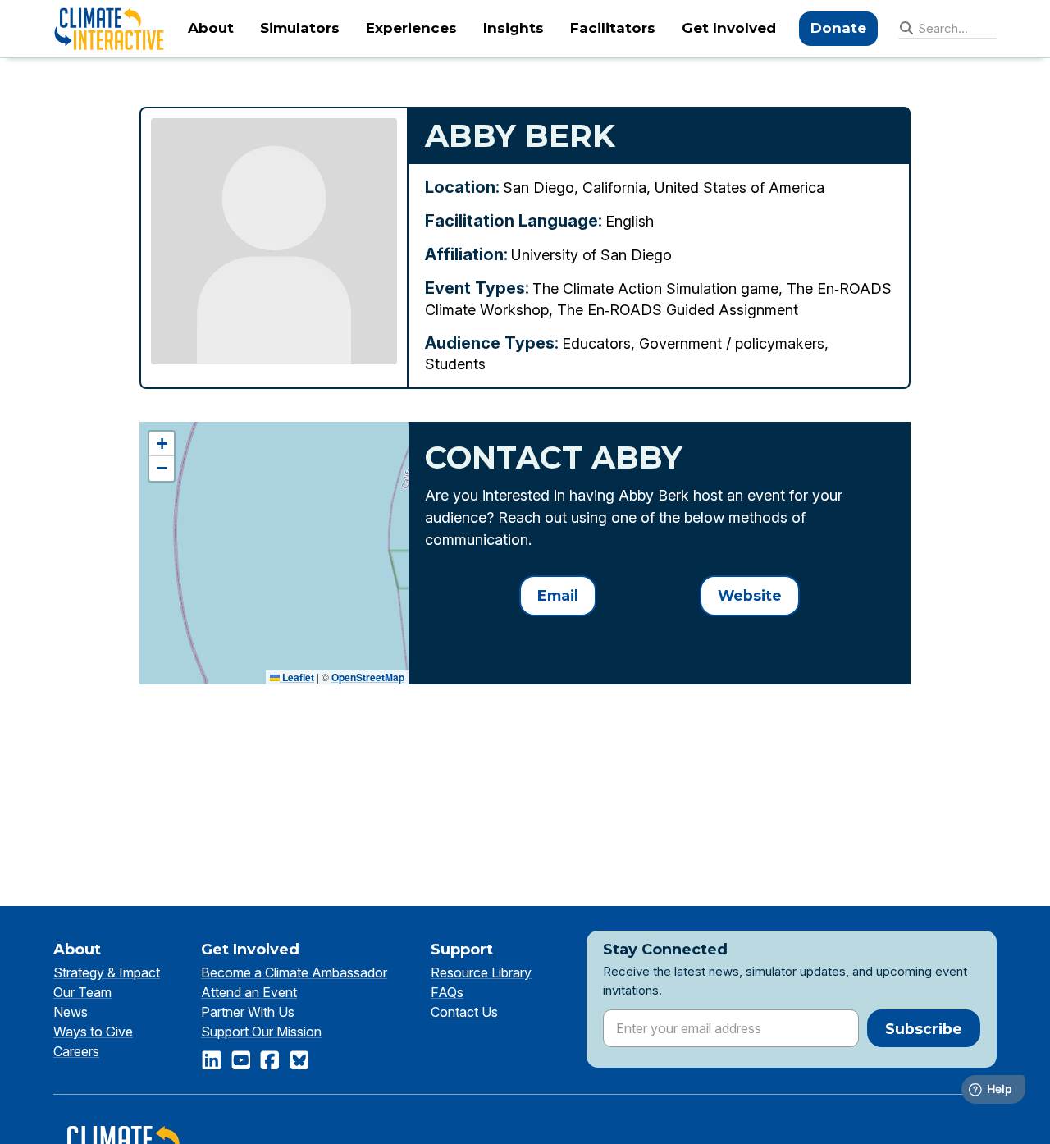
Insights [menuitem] (513, 28)
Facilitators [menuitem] (612, 28)
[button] (161, 444)
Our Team (82, 992)
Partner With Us (247, 1012)
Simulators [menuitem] (300, 28)
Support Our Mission (261, 1031)
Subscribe (923, 1028)
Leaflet (297, 677)
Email (557, 595)
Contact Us (464, 1012)
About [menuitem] (211, 28)
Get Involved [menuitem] (729, 28)
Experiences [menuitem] (411, 28)
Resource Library (481, 972)
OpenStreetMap (367, 677)
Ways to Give (93, 1031)
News (70, 1012)
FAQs (447, 992)
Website (750, 595)
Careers (76, 1051)
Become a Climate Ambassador (294, 972)
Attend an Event (249, 992)
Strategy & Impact (106, 972)
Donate (838, 28)
